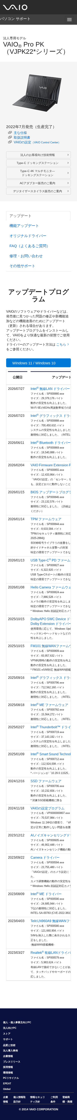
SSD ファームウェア (46, 781)
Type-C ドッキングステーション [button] (38, 163)
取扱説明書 (22, 137)
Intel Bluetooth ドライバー (51, 442)
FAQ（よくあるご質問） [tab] (29, 246)
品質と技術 (9, 1045)
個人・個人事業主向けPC (17, 1022)
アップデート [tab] (20, 216)
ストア (6, 1033)
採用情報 (8, 1067)
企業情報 (8, 1056)
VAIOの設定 (37, 142)
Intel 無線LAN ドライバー (50, 388)
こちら (61, 344)
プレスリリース (11, 1061)
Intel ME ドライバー (46, 894)
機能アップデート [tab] (24, 226)
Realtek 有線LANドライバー (52, 952)
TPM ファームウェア (46, 519)
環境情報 (8, 1072)
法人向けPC (9, 1027)
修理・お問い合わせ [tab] (26, 256)
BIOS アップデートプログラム (53, 492)
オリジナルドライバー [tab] (27, 236)
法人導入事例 (10, 1050)
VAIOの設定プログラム (47, 808)
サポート (8, 1039)
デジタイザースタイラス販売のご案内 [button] (37, 191)
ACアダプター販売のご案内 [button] (37, 183)
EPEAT (7, 1083)
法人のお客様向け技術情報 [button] (37, 155)
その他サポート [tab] (22, 266)
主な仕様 (20, 132)
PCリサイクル (11, 1078)
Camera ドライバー (45, 857)
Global (6, 1089)
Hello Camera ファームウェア (53, 587)
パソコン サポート (15, 19)
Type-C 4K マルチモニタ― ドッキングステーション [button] (37, 173)
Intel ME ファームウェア (49, 705)
